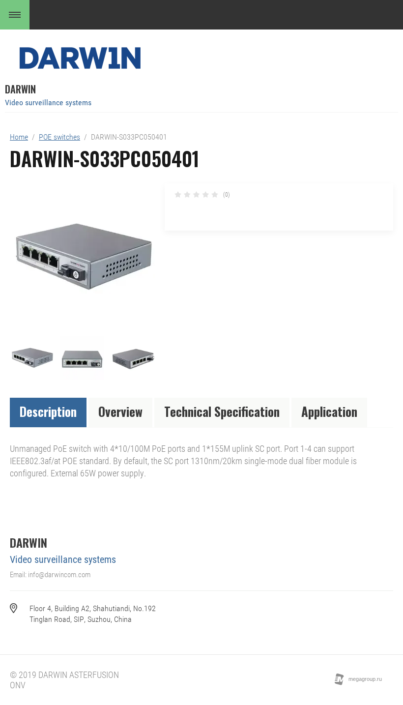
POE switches (59, 137)
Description (48, 411)
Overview (120, 411)
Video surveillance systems (48, 102)
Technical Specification (222, 411)
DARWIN (20, 89)
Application (329, 411)
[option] (82, 257)
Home (19, 137)
